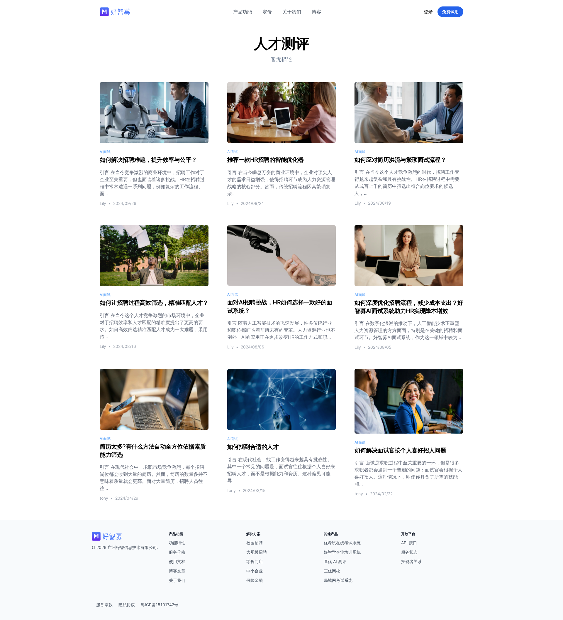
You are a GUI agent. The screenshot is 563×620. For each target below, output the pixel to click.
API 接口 (409, 542)
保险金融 (254, 580)
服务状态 (409, 552)
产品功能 (242, 12)
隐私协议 (126, 604)
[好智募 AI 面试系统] (126, 536)
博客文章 (177, 570)
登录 (428, 12)
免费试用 (450, 11)
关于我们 (291, 12)
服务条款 (104, 604)
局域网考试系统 (338, 580)
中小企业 (254, 570)
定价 (267, 12)
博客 (316, 12)
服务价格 (177, 552)
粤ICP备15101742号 (159, 604)
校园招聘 (254, 542)
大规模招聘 (256, 552)
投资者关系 (411, 561)
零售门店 (254, 561)
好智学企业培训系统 (342, 552)
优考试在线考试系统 (342, 542)
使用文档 (177, 561)
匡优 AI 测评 (335, 561)
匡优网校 (332, 570)
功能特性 (177, 542)
